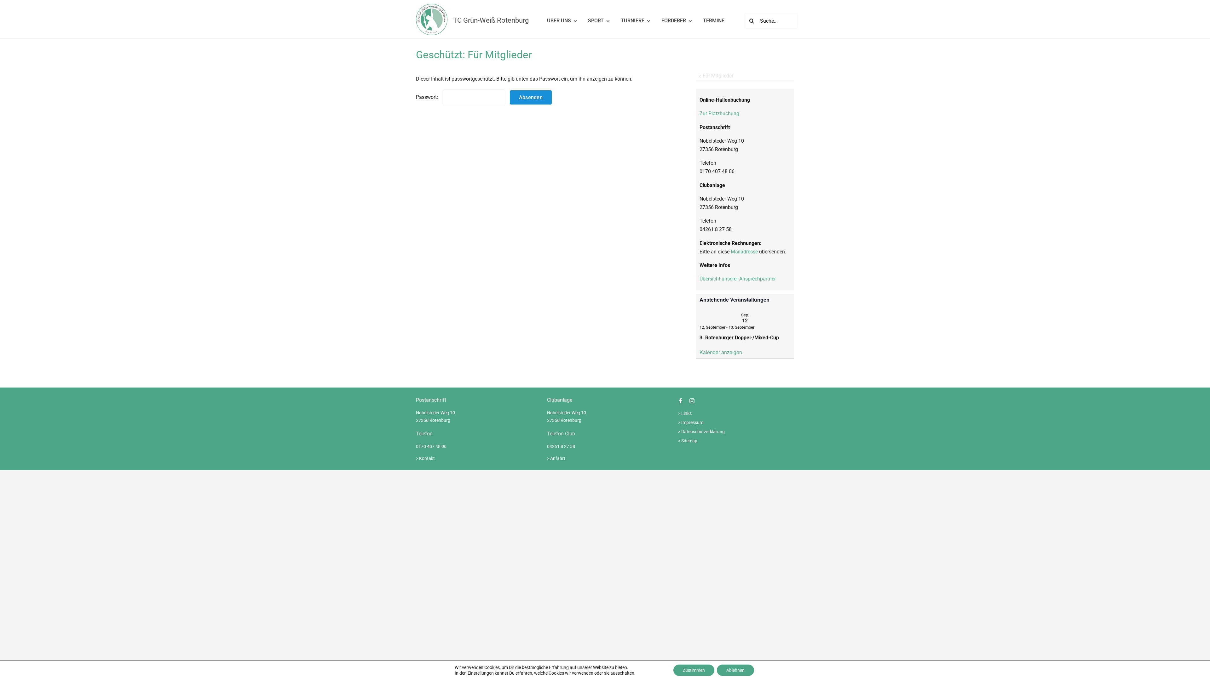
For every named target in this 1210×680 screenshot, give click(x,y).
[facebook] (680, 400)
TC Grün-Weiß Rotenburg (491, 20)
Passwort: (427, 97)
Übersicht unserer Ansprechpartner (738, 279)
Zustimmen (694, 670)
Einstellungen (481, 673)
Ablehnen (735, 670)
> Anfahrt (556, 458)
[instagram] (691, 400)
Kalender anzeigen (721, 352)
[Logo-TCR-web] (431, 6)
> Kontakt (425, 458)
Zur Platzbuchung (719, 113)
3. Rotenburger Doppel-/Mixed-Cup (739, 338)
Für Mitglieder (718, 76)
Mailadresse (744, 252)
